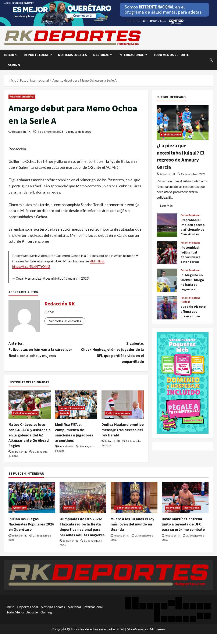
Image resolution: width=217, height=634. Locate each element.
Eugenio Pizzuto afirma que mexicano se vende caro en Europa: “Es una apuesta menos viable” (167, 307)
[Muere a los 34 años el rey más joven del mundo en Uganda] (134, 497)
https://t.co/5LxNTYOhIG (31, 266)
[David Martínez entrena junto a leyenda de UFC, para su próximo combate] (185, 497)
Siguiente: (112, 352)
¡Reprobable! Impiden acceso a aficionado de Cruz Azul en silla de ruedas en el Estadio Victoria (167, 225)
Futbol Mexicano (171, 134)
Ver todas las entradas (65, 321)
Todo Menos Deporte (171, 55)
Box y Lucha (173, 507)
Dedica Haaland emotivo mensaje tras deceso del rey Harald (123, 430)
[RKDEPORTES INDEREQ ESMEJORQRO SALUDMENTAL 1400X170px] (108, 13)
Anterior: (40, 349)
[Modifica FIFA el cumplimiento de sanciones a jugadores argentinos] (76, 404)
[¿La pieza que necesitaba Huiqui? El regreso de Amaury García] (183, 122)
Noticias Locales (72, 55)
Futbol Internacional (22, 96)
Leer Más (168, 206)
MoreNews (135, 629)
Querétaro (19, 507)
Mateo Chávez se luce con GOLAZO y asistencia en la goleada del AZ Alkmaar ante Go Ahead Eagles (29, 435)
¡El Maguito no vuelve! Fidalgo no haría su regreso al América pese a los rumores (167, 280)
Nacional (101, 55)
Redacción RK (21, 131)
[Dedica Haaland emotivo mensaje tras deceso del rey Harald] (123, 404)
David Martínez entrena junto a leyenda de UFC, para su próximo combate (183, 524)
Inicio (9, 55)
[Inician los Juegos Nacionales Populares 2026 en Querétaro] (31, 497)
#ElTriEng (97, 261)
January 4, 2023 (77, 278)
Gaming (13, 65)
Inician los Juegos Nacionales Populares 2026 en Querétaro (31, 524)
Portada (64, 413)
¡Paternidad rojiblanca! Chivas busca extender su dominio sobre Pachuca (167, 252)
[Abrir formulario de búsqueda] (211, 60)
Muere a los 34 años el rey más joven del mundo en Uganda (132, 524)
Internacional (131, 55)
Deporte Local (36, 55)
